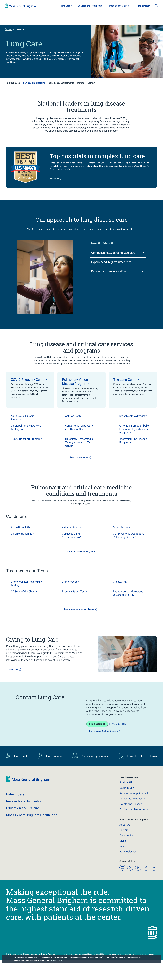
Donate (140, 6)
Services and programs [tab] (34, 83)
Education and (23, 808)
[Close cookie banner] (149, 958)
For (128, 851)
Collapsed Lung (71, 535)
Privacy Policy (56, 960)
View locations (119, 724)
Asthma (73, 415)
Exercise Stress (73, 591)
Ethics (151, 954)
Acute (20, 527)
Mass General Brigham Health (31, 815)
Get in (126, 787)
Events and (130, 803)
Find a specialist (97, 724)
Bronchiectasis (133, 415)
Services (8, 29)
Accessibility (99, 954)
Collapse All (108, 243)
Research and (24, 801)
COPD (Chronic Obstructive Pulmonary (128, 535)
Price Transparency (114, 954)
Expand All (95, 243)
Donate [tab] (80, 83)
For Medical (134, 809)
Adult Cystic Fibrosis (22, 417)
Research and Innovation (29, 6)
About (124, 824)
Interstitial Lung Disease (133, 440)
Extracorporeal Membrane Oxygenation (128, 593)
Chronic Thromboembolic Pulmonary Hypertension (134, 429)
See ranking (55, 178)
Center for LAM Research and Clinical (79, 427)
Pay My (125, 782)
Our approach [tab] (13, 83)
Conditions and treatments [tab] (61, 83)
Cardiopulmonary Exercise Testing (26, 427)
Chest (120, 581)
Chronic (21, 533)
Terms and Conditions (83, 954)
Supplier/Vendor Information (135, 954)
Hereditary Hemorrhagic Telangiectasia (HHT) (79, 442)
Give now (13, 669)
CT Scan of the (23, 591)
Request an (133, 793)
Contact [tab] (91, 83)
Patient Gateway (124, 6)
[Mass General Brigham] (28, 781)
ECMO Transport (26, 438)
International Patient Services (103, 731)
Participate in (132, 798)
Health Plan (9, 6)
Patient (15, 794)
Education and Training (51, 6)
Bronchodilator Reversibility (26, 583)
